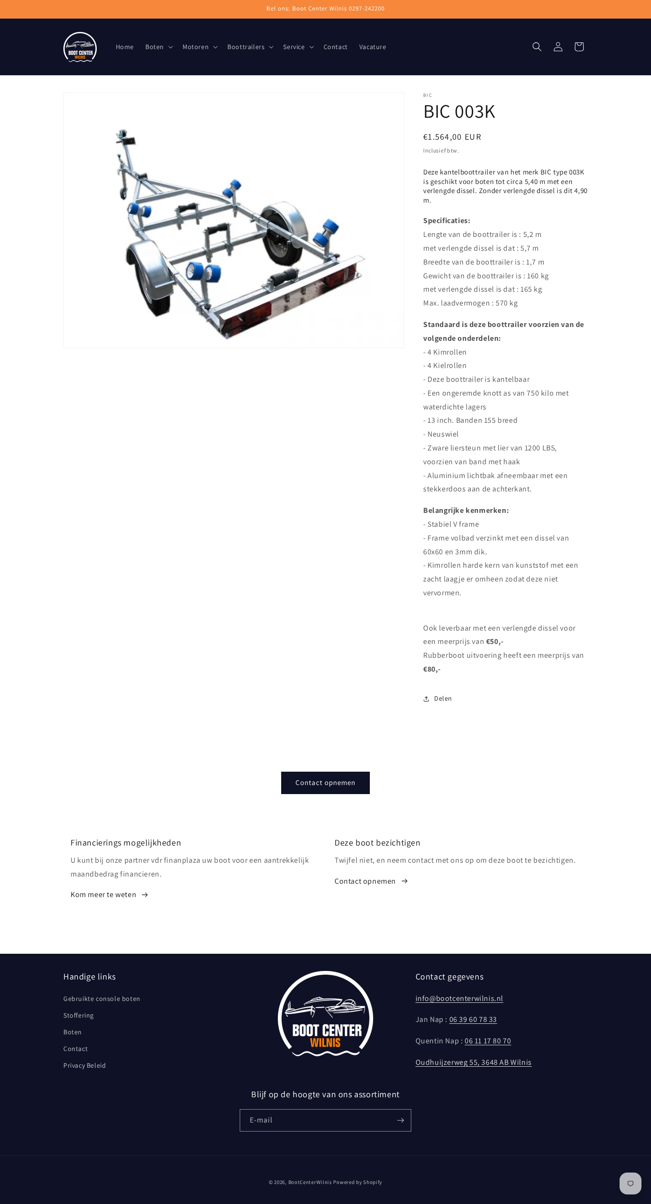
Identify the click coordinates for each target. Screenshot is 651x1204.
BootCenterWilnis (310, 1182)
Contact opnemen (325, 782)
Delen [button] (443, 698)
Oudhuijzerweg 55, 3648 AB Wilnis (474, 1062)
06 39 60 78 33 (473, 1019)
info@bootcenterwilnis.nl (459, 998)
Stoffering (78, 1015)
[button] (158, 47)
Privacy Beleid (84, 1065)
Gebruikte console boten (102, 998)
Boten (72, 1032)
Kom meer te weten (103, 894)
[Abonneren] (400, 1120)
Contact (75, 1048)
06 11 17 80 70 (488, 1041)
